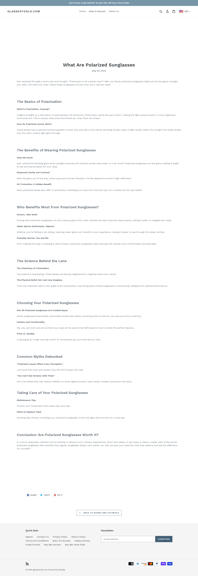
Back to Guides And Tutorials (101, 513)
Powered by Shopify (56, 570)
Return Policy (78, 537)
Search (29, 537)
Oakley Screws (82, 540)
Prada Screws (33, 544)
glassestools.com (23, 11)
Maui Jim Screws (61, 540)
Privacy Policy (60, 537)
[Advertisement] (97, 43)
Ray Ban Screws (52, 544)
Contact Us (43, 537)
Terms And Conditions (37, 540)
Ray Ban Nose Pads (75, 544)
